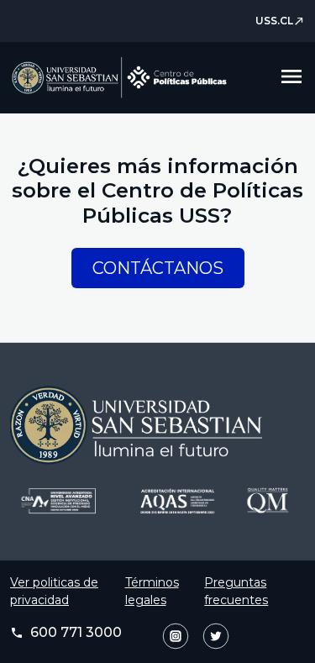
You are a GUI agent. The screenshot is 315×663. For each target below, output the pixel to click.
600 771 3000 (66, 632)
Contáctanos (157, 268)
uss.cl (280, 20)
